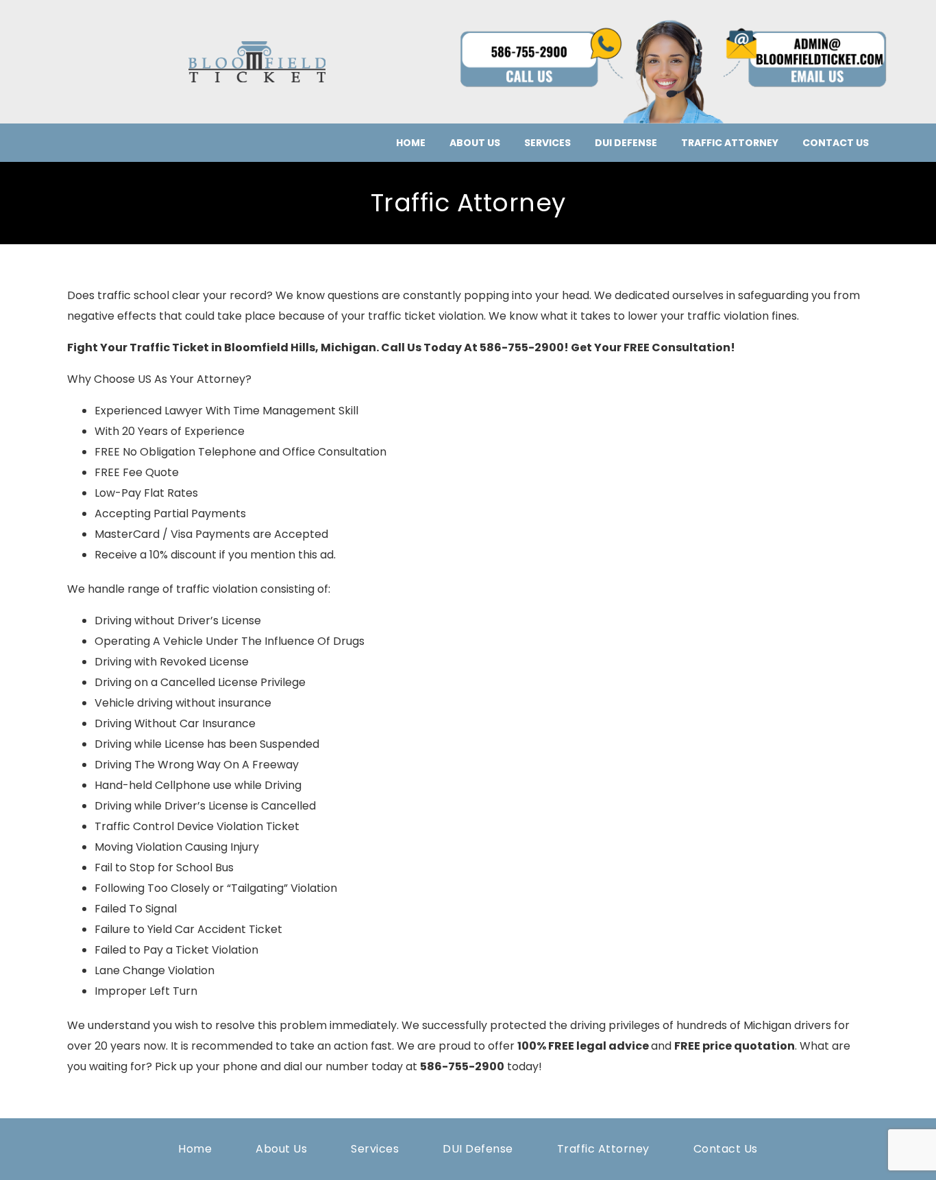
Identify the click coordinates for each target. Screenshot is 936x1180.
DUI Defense (626, 143)
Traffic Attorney (729, 143)
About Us (474, 143)
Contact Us (835, 143)
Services (547, 143)
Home (411, 143)
